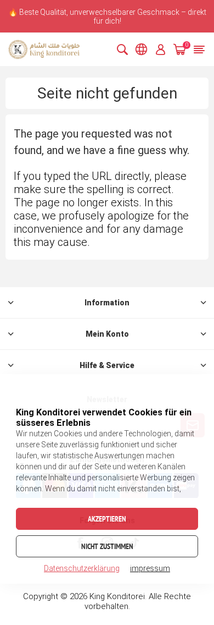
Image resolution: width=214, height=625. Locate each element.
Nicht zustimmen (107, 546)
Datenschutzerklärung (82, 568)
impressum (150, 568)
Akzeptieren (107, 519)
